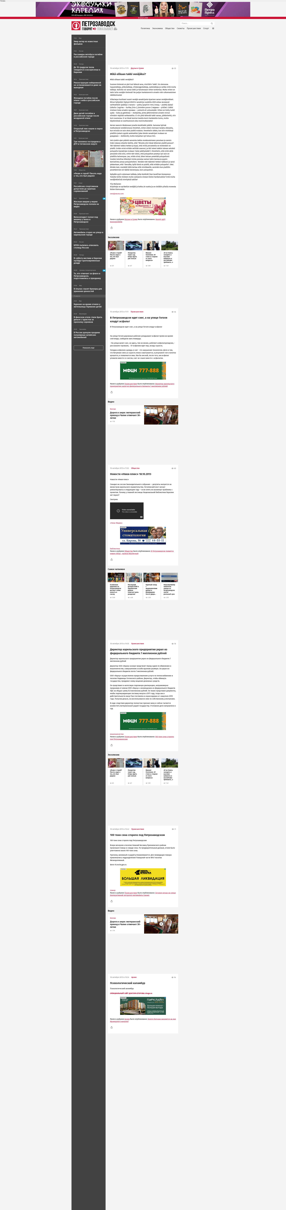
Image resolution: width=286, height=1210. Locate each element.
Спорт (206, 28)
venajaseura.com (117, 194)
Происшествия (194, 28)
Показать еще (88, 348)
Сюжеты (180, 28)
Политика (145, 28)
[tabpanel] (116, 254)
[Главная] (76, 30)
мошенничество (117, 734)
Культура (113, 409)
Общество (170, 28)
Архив (134, 977)
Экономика (157, 28)
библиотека (115, 549)
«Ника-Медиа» (116, 523)
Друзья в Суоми (137, 68)
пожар (113, 890)
